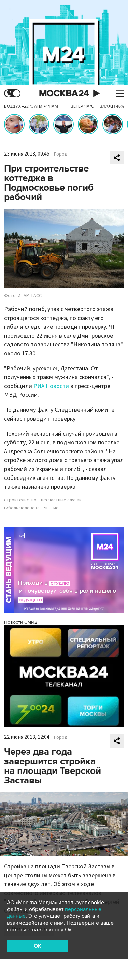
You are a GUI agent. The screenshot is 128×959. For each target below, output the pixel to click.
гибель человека (22, 508)
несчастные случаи (61, 500)
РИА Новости (51, 386)
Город (61, 154)
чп (46, 508)
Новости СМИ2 (20, 622)
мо (56, 508)
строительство (20, 500)
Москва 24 (64, 93)
